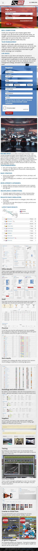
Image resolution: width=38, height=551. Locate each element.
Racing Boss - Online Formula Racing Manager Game (18, 2)
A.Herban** (10, 221)
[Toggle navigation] (3, 2)
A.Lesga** (9, 223)
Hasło (7, 16)
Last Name (8, 74)
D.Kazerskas (10, 226)
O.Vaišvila (9, 233)
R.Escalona (9, 219)
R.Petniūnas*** (10, 238)
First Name (8, 70)
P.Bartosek (9, 235)
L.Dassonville (10, 228)
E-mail (7, 95)
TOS (32, 549)
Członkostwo (23, 549)
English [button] (34, 2)
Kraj (6, 78)
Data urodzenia (9, 83)
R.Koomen (9, 240)
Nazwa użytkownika (10, 11)
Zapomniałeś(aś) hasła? (26, 20)
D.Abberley (9, 230)
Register (9, 113)
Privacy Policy (28, 549)
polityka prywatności (16, 101)
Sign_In (8, 24)
